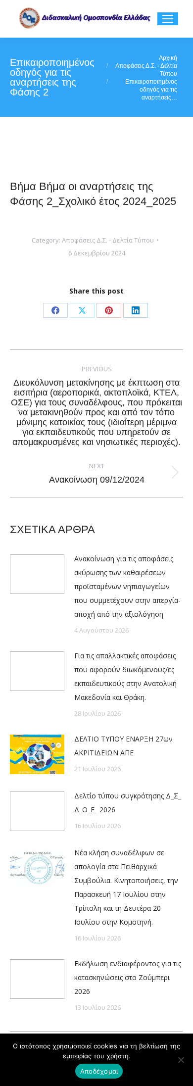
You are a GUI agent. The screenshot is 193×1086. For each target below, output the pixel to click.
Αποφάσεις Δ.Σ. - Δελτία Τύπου (108, 240)
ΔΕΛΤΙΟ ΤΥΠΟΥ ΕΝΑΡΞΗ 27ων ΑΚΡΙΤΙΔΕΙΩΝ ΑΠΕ (123, 745)
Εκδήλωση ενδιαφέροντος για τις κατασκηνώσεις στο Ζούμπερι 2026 (127, 977)
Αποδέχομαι (99, 1071)
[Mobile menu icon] (167, 18)
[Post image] (37, 574)
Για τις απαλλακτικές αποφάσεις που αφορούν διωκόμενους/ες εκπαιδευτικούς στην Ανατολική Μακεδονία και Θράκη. (125, 676)
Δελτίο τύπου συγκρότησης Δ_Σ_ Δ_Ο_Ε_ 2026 (127, 802)
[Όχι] (181, 1060)
